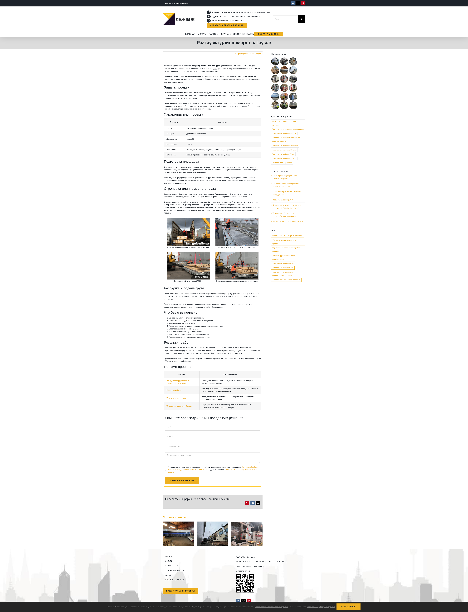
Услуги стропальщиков (176, 398)
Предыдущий (242, 54)
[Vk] (238, 601)
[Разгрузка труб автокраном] (293, 105)
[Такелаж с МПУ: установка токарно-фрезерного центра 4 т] (284, 87)
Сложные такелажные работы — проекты (285, 241)
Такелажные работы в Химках (179, 406)
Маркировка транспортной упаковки (288, 221)
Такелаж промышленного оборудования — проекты (282, 273)
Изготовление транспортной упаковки (287, 236)
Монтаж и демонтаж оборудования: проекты (286, 123)
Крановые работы (173, 390)
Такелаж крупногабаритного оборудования (283, 257)
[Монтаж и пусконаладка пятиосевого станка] (247, 523)
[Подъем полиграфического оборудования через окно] (275, 70)
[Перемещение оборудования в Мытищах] (213, 523)
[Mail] (243, 601)
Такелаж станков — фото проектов (286, 280)
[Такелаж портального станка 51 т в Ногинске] (275, 87)
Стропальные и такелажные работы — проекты (287, 249)
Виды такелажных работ (283, 200)
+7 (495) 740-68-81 (243, 566)
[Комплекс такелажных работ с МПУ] (284, 96)
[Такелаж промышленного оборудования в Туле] (293, 87)
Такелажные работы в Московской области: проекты (286, 139)
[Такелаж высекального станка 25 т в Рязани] (275, 105)
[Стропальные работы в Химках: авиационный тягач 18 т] (275, 96)
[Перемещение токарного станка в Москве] (275, 79)
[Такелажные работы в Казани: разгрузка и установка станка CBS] (275, 61)
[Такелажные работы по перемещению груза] (284, 105)
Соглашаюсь (348, 607)
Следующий (255, 54)
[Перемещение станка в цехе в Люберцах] (178, 523)
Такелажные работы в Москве (284, 133)
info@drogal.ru (182, 3)
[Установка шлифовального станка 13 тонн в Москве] (293, 79)
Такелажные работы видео (283, 263)
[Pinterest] (249, 601)
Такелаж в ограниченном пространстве (288, 129)
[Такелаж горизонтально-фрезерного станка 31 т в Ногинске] (293, 96)
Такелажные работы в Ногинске (285, 146)
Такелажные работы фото (282, 268)
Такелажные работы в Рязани (284, 150)
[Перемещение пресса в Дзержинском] (293, 61)
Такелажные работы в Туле (283, 154)
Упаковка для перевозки (282, 163)
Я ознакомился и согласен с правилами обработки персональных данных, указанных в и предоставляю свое (213, 469)
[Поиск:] (285, 19)
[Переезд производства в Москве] (284, 61)
